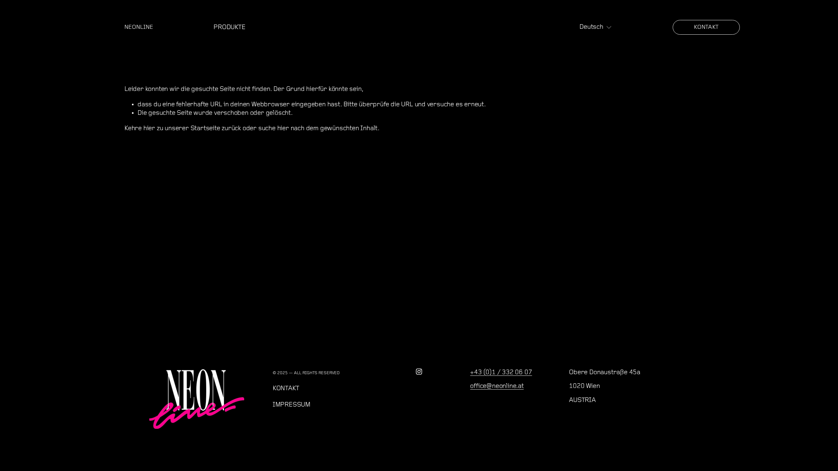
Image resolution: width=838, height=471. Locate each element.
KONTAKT (706, 27)
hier (149, 128)
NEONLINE (138, 27)
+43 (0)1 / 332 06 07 (501, 372)
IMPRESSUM (291, 405)
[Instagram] (419, 371)
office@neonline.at (496, 386)
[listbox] (595, 27)
